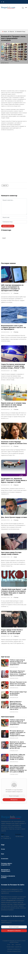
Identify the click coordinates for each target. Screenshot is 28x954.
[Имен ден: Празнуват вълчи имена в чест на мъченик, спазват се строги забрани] (5, 685)
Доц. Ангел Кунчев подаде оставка (14, 517)
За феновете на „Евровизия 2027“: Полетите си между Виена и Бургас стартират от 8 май (14, 480)
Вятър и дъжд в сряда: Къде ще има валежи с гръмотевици (18, 693)
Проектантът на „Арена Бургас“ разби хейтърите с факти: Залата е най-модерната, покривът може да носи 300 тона (18, 745)
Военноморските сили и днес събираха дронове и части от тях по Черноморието (13, 327)
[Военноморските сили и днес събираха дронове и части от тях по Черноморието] (14, 315)
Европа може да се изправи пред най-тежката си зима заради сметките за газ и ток (13, 404)
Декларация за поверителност (14, 949)
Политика (16, 293)
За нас (3, 849)
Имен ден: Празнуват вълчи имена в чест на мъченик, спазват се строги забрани (18, 683)
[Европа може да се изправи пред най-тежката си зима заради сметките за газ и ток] (14, 392)
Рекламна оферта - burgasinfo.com (14, 946)
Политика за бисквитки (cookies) (14, 951)
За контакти (4, 858)
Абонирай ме (14, 799)
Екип (2, 854)
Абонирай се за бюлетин (14, 930)
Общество (17, 61)
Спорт (15, 370)
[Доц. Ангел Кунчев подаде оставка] (14, 506)
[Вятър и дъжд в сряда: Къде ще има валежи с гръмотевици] (5, 695)
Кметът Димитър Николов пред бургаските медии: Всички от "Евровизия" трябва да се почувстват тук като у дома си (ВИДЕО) (18, 768)
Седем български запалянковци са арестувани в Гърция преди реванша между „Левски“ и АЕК (13, 366)
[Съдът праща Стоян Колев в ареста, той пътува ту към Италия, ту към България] (14, 619)
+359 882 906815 (19, 836)
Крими (15, 557)
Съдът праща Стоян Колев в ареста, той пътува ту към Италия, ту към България (11, 631)
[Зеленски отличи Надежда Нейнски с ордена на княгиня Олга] (14, 431)
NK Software (16, 942)
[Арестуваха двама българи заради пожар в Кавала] (14, 541)
